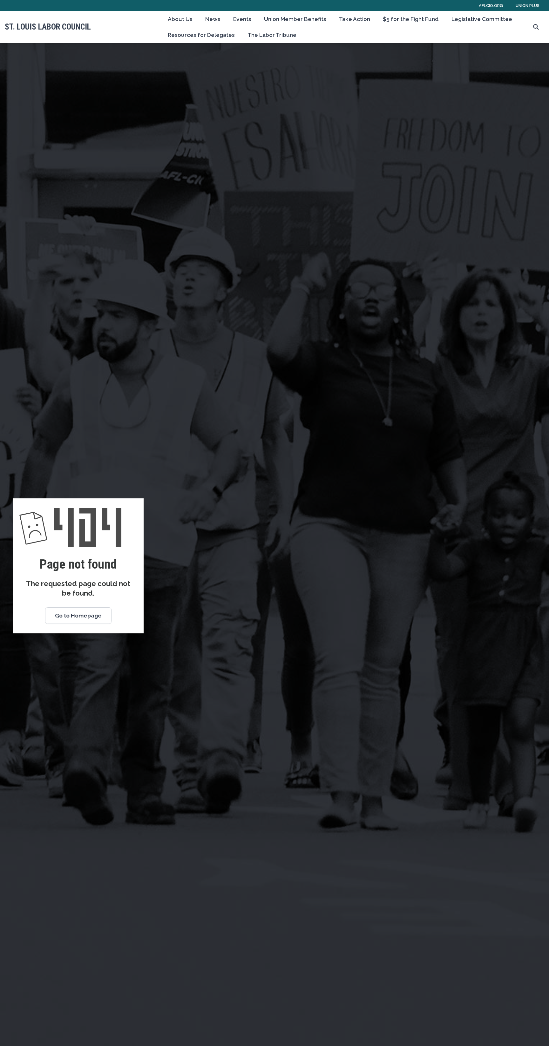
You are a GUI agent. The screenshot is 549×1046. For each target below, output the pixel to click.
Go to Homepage (78, 615)
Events (242, 19)
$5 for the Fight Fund (411, 19)
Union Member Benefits (295, 19)
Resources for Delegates (201, 35)
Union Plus (527, 5)
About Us (180, 19)
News (212, 19)
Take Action (354, 19)
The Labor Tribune (271, 35)
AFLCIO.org (491, 5)
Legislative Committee (481, 19)
